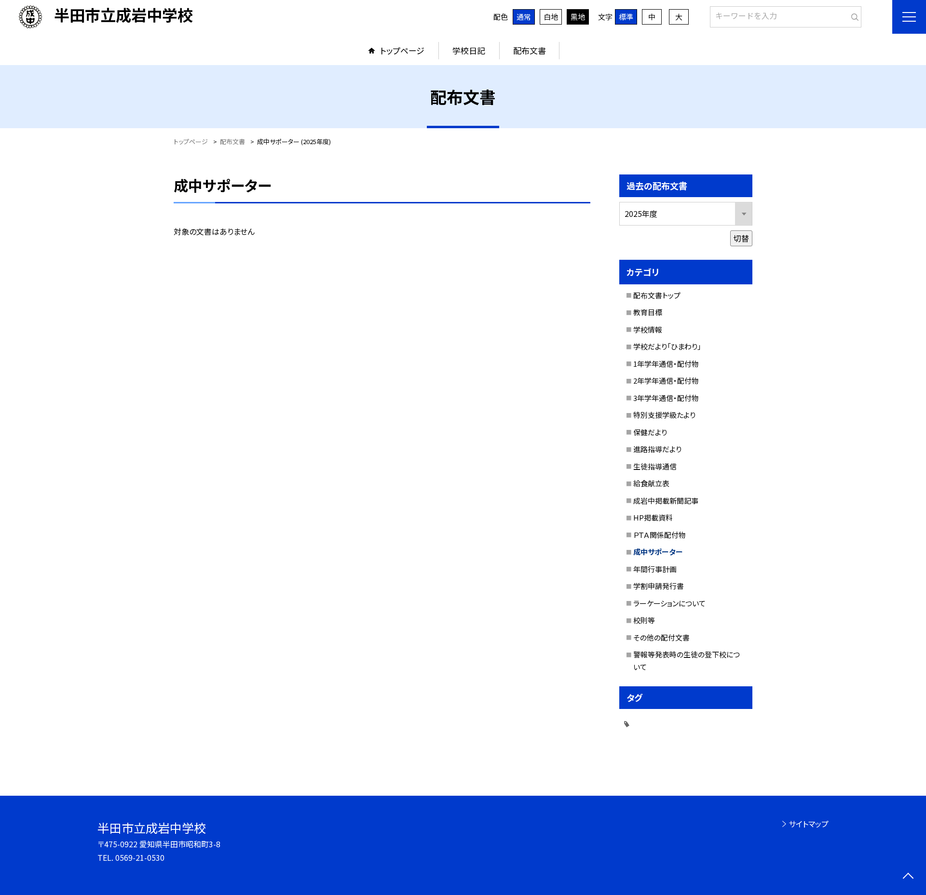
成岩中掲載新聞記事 (665, 500)
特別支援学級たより (664, 415)
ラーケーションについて (669, 603)
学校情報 (647, 329)
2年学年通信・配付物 (666, 380)
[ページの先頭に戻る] (908, 877)
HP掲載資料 (653, 517)
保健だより (650, 432)
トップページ (402, 50)
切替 (741, 238)
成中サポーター (658, 552)
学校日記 (468, 50)
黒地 (578, 17)
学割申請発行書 (658, 586)
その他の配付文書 (661, 637)
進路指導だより (657, 449)
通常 (524, 17)
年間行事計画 (655, 569)
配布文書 (529, 50)
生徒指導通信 (655, 466)
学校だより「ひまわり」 (667, 346)
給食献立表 (651, 483)
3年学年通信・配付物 (666, 398)
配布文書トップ (657, 295)
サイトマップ (809, 823)
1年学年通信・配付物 (666, 364)
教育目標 (647, 312)
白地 (551, 17)
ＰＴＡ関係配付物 (659, 535)
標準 (626, 17)
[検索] (852, 15)
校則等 (644, 620)
